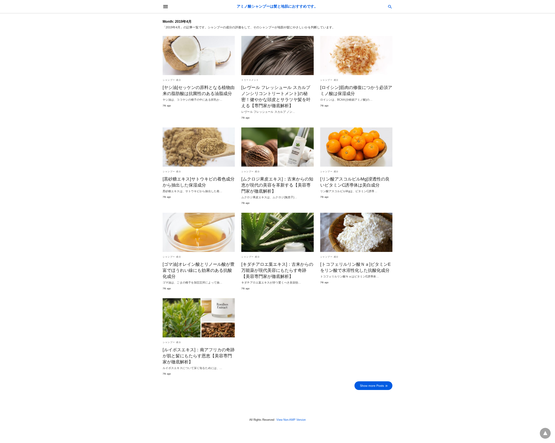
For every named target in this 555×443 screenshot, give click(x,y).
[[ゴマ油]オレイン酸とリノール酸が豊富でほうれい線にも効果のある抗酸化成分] (199, 232)
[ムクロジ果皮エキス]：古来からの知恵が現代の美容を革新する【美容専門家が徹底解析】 (277, 185)
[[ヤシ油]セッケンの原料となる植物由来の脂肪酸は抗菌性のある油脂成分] (199, 55)
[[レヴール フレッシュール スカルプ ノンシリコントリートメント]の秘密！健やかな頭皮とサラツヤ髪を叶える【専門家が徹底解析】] (277, 55)
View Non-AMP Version (291, 419)
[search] (389, 6)
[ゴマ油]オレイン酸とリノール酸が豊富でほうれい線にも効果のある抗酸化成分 (199, 270)
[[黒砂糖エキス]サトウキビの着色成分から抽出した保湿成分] (199, 147)
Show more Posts (372, 385)
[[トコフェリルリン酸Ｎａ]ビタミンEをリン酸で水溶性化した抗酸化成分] (356, 232)
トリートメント (250, 80)
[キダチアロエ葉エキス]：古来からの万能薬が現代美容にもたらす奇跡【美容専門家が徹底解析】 (277, 270)
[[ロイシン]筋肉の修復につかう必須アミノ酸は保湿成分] (356, 55)
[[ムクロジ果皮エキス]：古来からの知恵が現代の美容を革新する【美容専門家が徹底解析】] (277, 147)
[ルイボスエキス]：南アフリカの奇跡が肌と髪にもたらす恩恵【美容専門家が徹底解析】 (199, 355)
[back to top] (545, 433)
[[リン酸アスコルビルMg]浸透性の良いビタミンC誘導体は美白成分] (356, 147)
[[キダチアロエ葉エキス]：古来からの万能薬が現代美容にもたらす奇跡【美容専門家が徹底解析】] (277, 232)
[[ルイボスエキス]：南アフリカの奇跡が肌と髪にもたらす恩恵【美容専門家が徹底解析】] (199, 317)
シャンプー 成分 (172, 80)
